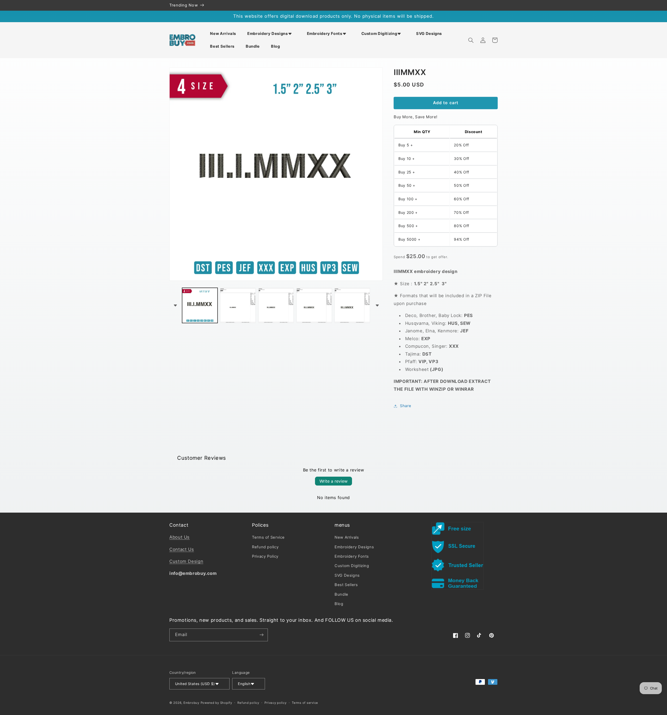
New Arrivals (347, 537)
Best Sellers (346, 584)
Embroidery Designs (354, 547)
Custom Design (186, 561)
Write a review (333, 481)
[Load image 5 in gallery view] (352, 305)
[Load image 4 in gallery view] (314, 305)
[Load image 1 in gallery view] (200, 305)
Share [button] (405, 405)
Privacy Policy (265, 556)
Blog (339, 603)
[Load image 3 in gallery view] (276, 305)
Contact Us (181, 549)
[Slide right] (377, 305)
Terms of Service (268, 537)
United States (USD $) (195, 684)
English (244, 684)
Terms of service (305, 703)
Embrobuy (191, 703)
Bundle (341, 594)
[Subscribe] (262, 635)
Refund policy (265, 547)
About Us (179, 537)
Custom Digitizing (352, 565)
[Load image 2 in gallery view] (238, 305)
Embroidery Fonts (352, 556)
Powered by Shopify (216, 703)
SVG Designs (347, 575)
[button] (271, 33)
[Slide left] (175, 305)
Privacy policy (275, 703)
